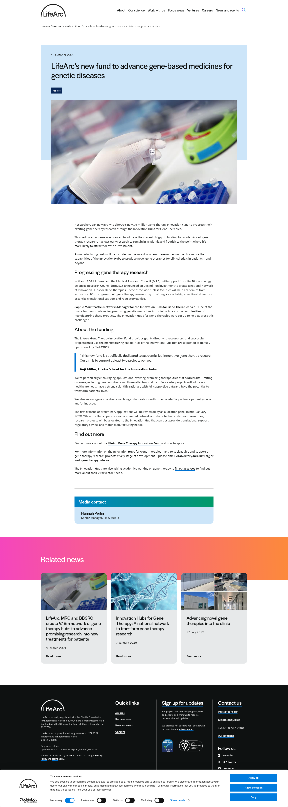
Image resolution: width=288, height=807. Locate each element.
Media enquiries (229, 719)
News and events (227, 10)
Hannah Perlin (92, 513)
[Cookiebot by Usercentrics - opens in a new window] (28, 800)
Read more (53, 656)
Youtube (229, 768)
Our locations (226, 735)
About (121, 10)
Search (244, 10)
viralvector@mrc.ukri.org (193, 456)
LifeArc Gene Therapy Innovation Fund (134, 443)
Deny (253, 797)
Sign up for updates (182, 702)
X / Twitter (229, 762)
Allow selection (253, 787)
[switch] (101, 800)
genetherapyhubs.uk (95, 460)
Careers (207, 10)
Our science (136, 10)
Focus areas (176, 10)
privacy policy (186, 728)
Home (44, 26)
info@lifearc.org (228, 711)
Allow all (253, 777)
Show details (177, 800)
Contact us (230, 702)
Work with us (156, 10)
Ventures (193, 10)
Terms (55, 758)
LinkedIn (228, 755)
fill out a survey (185, 468)
